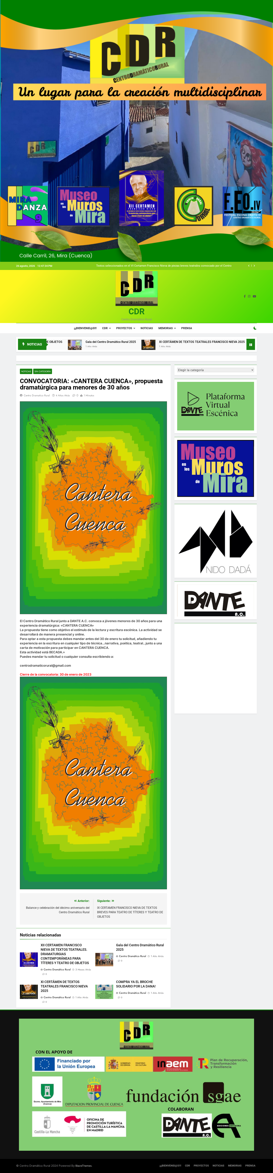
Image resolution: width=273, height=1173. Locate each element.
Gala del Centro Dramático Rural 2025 (49, 342)
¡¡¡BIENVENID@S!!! (85, 328)
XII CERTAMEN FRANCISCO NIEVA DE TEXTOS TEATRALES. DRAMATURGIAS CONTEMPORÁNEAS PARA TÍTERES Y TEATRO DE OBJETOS (65, 954)
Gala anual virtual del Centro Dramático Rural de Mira (199, 265)
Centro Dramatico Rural (37, 395)
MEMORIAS (165, 328)
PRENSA (186, 328)
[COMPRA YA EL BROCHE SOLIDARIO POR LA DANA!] (195, 347)
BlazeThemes (83, 1165)
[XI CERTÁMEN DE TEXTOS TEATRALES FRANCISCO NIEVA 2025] (86, 347)
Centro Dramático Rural (57, 969)
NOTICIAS (147, 328)
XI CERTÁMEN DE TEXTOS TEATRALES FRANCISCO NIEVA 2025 (140, 342)
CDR (137, 311)
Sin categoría (43, 371)
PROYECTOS (124, 328)
